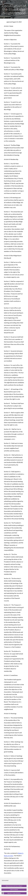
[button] (1, 2)
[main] (14, 9)
